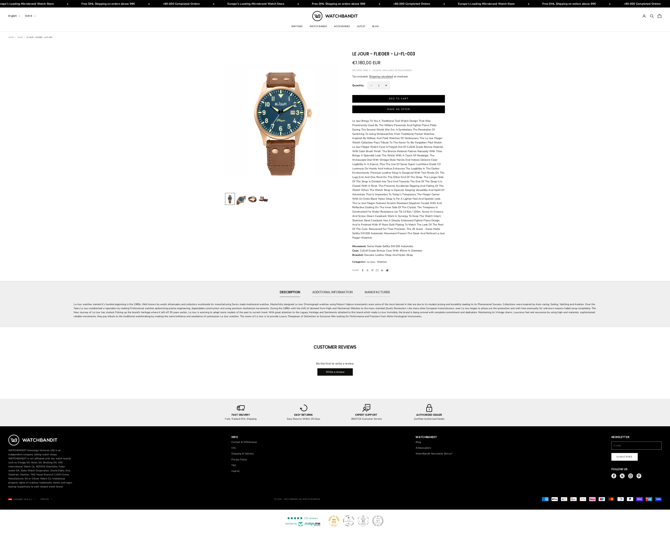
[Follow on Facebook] (613, 475)
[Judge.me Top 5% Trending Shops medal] (378, 520)
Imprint (235, 471)
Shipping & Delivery (242, 453)
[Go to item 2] (241, 199)
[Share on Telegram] (387, 270)
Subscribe (624, 456)
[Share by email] (377, 270)
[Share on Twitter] (367, 270)
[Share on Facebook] (362, 270)
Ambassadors (423, 448)
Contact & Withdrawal (244, 442)
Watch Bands (318, 26)
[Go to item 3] (252, 199)
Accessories (342, 26)
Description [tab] (290, 292)
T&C (233, 465)
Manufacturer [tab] (377, 292)
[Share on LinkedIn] (382, 270)
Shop (20, 37)
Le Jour (371, 262)
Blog (375, 26)
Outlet (361, 26)
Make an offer (398, 109)
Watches (297, 26)
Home (11, 37)
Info (233, 448)
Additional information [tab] (332, 292)
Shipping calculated (381, 76)
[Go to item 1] (230, 199)
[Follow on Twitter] (622, 475)
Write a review (335, 372)
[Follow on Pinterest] (638, 475)
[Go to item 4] (263, 199)
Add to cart (398, 98)
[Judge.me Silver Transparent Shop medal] (348, 520)
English (12, 16)
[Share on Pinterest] (372, 270)
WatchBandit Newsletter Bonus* (434, 453)
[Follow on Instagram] (630, 475)
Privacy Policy (239, 459)
